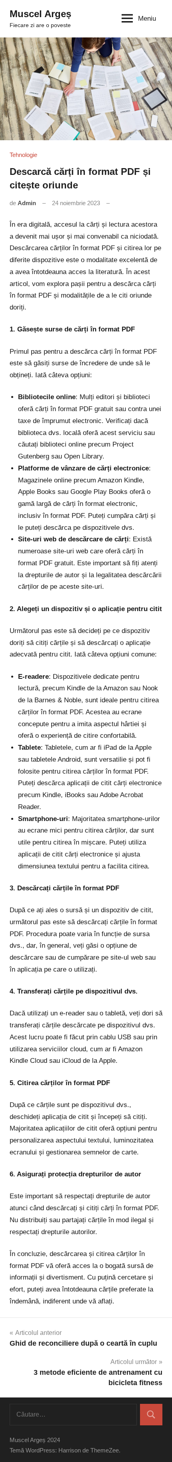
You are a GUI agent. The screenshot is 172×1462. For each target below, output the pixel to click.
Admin (27, 203)
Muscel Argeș (40, 13)
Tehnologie (23, 154)
